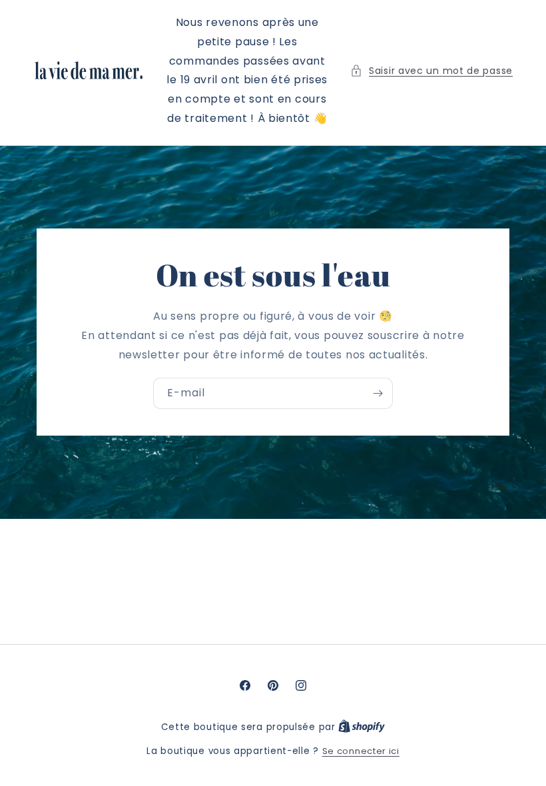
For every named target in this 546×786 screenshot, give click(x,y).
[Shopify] (361, 727)
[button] (431, 71)
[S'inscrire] (377, 393)
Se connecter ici (361, 751)
